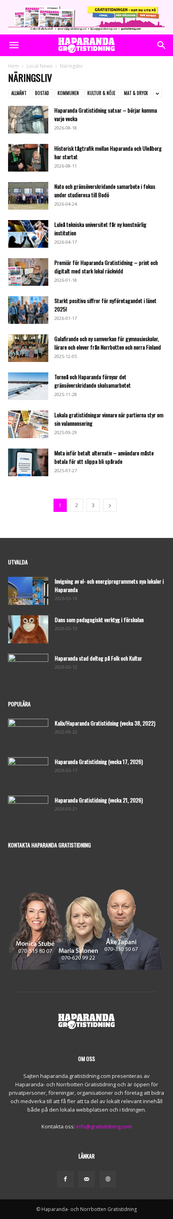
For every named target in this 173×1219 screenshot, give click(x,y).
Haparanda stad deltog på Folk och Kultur (98, 658)
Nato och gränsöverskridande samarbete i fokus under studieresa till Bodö (104, 190)
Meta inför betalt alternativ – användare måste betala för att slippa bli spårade (104, 457)
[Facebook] (65, 1179)
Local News (39, 66)
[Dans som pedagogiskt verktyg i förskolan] (28, 629)
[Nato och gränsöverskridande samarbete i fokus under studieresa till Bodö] (28, 196)
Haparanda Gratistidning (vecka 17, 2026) (99, 761)
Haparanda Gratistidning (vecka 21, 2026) (99, 800)
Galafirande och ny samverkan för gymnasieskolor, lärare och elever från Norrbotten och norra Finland (107, 342)
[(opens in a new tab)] (28, 771)
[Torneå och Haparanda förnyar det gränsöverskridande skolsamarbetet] (28, 386)
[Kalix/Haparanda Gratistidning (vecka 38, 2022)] (28, 733)
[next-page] (110, 505)
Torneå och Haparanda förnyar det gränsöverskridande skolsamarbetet (92, 380)
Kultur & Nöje (101, 93)
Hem (13, 66)
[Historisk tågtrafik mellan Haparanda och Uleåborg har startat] (28, 158)
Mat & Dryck (136, 93)
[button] (14, 45)
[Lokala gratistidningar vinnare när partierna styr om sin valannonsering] (28, 424)
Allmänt (19, 93)
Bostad (42, 93)
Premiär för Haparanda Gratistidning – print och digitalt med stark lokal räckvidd (106, 266)
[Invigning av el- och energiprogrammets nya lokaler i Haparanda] (28, 591)
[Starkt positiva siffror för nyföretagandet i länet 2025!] (28, 310)
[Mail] (86, 1179)
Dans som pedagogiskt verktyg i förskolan (99, 619)
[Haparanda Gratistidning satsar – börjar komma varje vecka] (28, 119)
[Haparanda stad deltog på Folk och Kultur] (28, 668)
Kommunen (68, 93)
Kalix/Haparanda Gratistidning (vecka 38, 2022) (105, 723)
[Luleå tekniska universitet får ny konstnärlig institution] (28, 234)
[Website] (108, 1179)
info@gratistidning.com (104, 1126)
